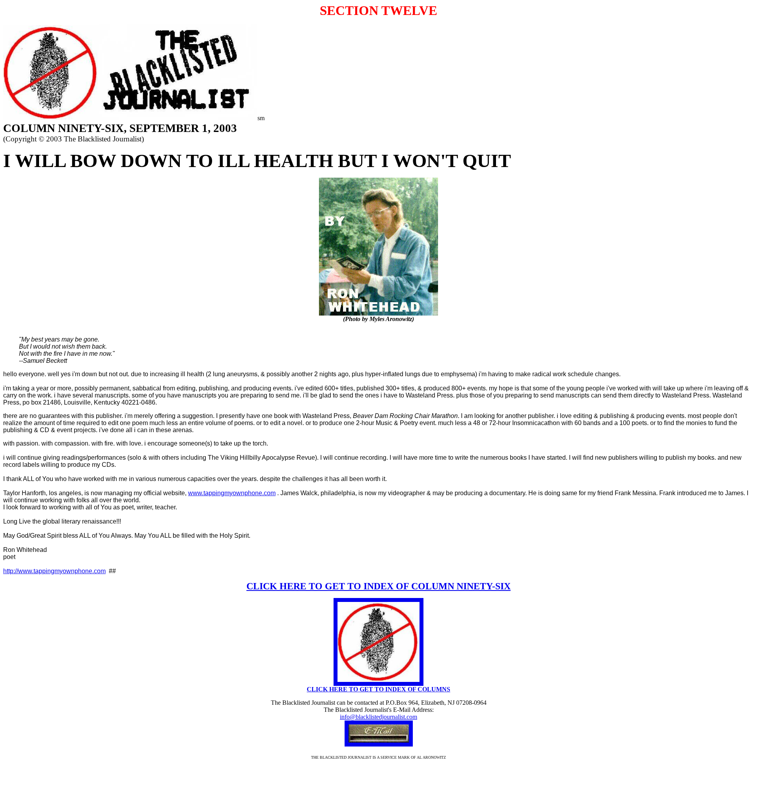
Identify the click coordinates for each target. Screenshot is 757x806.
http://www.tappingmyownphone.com (54, 571)
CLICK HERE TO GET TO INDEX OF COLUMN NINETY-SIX (378, 586)
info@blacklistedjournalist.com (378, 716)
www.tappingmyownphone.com (232, 493)
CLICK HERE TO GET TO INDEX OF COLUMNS (378, 689)
